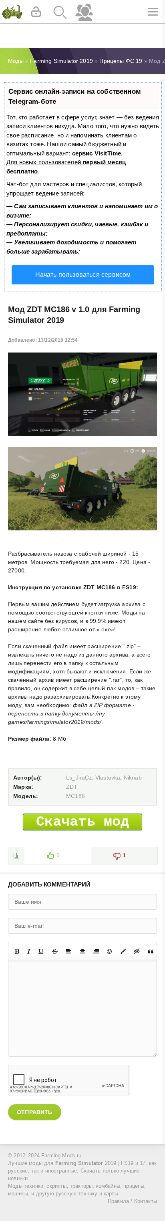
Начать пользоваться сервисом (83, 274)
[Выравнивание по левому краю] (68, 951)
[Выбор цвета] (123, 951)
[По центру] (82, 951)
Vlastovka (108, 777)
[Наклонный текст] (28, 951)
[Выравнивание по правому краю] (96, 951)
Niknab (133, 777)
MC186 (75, 796)
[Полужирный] (17, 951)
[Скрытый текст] (137, 951)
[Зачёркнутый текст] (55, 951)
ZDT (72, 787)
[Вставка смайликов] (110, 951)
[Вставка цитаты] (150, 951)
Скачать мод (82, 822)
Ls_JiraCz (79, 777)
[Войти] (36, 12)
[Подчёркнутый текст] (41, 951)
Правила (118, 1201)
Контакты (145, 1201)
